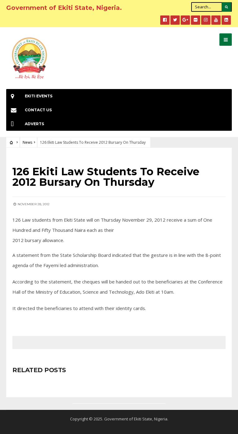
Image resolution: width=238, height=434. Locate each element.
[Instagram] (205, 20)
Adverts (34, 123)
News (27, 142)
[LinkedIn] (226, 20)
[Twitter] (175, 20)
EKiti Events (38, 96)
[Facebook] (165, 20)
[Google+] (185, 20)
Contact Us (38, 110)
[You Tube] (216, 20)
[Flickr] (195, 20)
